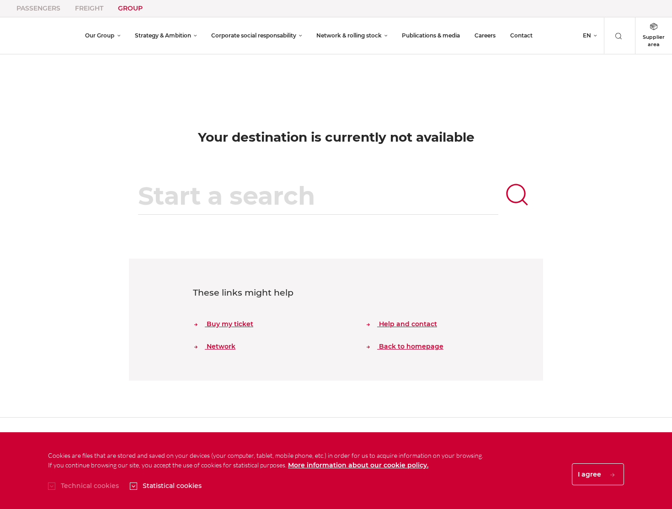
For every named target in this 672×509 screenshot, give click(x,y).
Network (220, 346)
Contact (521, 35)
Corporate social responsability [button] (253, 35)
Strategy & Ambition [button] (163, 35)
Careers (485, 35)
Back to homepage (410, 346)
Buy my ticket (229, 324)
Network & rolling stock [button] (349, 35)
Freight (89, 8)
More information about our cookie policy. (358, 465)
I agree (590, 474)
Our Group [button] (99, 35)
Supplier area (654, 41)
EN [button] (587, 35)
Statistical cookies (172, 486)
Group (130, 8)
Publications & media (431, 35)
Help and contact (407, 324)
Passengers (38, 8)
